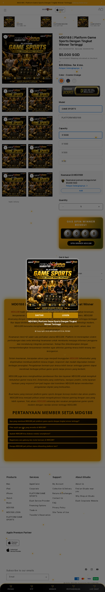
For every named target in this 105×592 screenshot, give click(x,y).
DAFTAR (39, 315)
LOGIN (65, 315)
